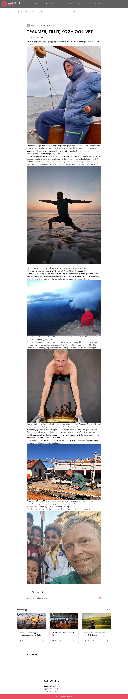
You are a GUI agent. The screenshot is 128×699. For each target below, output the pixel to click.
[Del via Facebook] (28, 592)
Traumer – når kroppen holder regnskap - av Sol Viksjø (30, 634)
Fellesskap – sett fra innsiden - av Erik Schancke (96, 634)
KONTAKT (52, 686)
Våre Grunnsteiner (77, 12)
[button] (108, 12)
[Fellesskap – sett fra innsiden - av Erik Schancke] (96, 621)
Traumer (89, 12)
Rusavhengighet (38, 12)
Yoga (27, 12)
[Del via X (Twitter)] (33, 592)
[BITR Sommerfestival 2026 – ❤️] (64, 621)
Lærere (65, 12)
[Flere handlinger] (100, 25)
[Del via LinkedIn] (38, 592)
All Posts (19, 12)
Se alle (109, 609)
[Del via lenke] (43, 592)
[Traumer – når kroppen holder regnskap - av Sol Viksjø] (31, 621)
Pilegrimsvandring (53, 12)
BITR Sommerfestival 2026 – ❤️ (64, 634)
